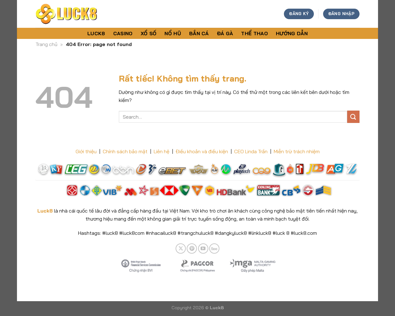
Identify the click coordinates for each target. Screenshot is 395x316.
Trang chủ (46, 44)
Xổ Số (149, 33)
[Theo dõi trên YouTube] (203, 248)
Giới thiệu (86, 151)
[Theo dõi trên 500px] (214, 248)
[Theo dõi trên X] (181, 248)
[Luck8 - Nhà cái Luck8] (66, 14)
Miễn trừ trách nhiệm (297, 151)
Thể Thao (254, 33)
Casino (123, 33)
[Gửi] (353, 117)
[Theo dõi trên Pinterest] (192, 248)
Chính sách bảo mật (125, 151)
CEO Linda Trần (251, 151)
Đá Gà (225, 33)
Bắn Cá (199, 33)
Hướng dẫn (292, 33)
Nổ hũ (172, 33)
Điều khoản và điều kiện (202, 151)
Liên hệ (161, 151)
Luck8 (96, 33)
